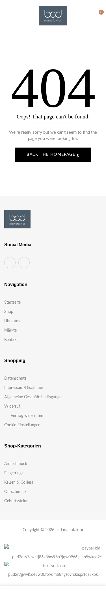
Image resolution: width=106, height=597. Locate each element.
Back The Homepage (52, 155)
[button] (96, 15)
